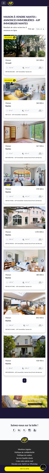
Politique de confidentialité (24, 452)
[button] (7, 46)
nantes (8, 106)
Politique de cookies (24, 455)
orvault (8, 63)
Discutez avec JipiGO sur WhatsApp (24, 464)
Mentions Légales (24, 449)
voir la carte (24, 469)
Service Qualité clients (24, 458)
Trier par (31, 29)
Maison (8, 60)
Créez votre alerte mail (24, 461)
